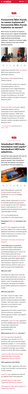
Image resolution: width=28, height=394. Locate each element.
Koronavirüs (23, 70)
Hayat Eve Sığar (6, 227)
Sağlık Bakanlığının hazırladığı (10, 356)
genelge (3, 192)
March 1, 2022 (4, 127)
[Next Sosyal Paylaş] (3, 65)
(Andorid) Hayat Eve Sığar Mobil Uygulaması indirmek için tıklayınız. (11, 381)
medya (11, 78)
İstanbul (16, 234)
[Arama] (26, 1)
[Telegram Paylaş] (17, 65)
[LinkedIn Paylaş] (14, 65)
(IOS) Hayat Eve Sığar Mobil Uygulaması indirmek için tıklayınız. (13, 387)
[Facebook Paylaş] (7, 65)
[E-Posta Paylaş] (24, 65)
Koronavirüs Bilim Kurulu (8, 107)
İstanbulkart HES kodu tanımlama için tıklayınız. (12, 241)
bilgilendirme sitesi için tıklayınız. (11, 358)
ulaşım (19, 192)
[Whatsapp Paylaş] (21, 65)
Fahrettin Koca (8, 126)
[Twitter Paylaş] (10, 65)
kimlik (18, 344)
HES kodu (11, 194)
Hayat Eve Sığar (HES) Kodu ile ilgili (12, 354)
